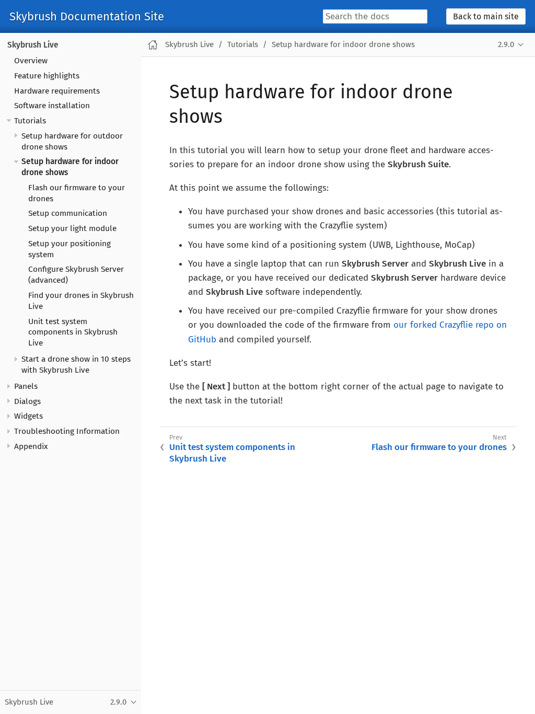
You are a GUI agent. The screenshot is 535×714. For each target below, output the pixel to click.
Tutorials (30, 120)
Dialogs (27, 401)
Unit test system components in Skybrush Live (73, 332)
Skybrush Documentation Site (86, 16)
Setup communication (67, 213)
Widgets (28, 416)
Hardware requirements (57, 91)
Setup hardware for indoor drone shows (343, 44)
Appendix (31, 446)
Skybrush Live (33, 45)
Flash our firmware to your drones (439, 447)
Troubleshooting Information (67, 431)
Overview (31, 60)
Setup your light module (72, 228)
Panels (26, 386)
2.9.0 (506, 44)
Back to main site (486, 16)
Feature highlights (46, 75)
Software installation (52, 105)
